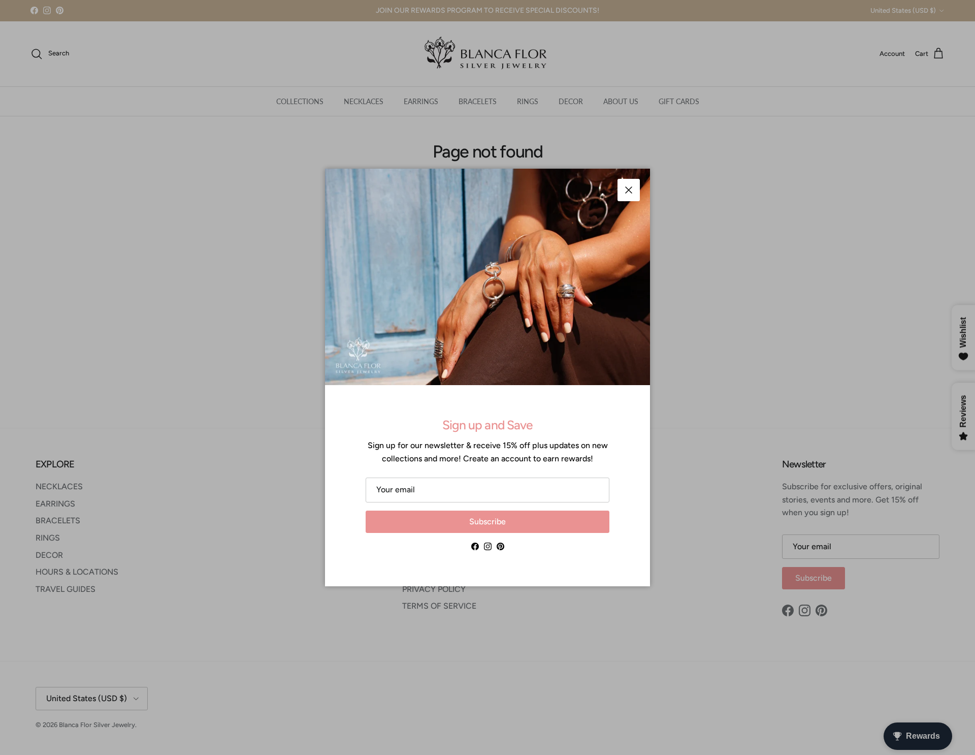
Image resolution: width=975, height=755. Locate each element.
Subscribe (487, 521)
